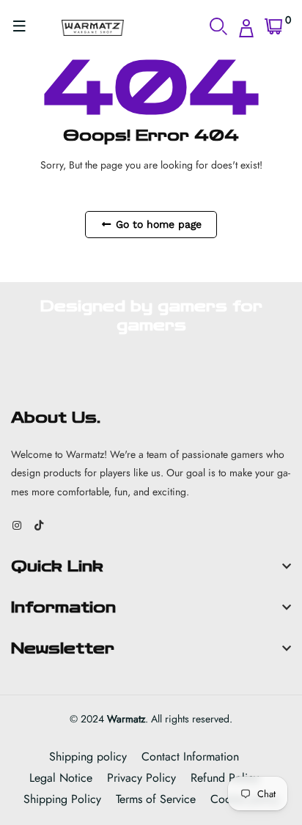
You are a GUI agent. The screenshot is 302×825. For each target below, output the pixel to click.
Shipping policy (88, 756)
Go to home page (157, 224)
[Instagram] (17, 525)
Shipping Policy (62, 799)
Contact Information (190, 756)
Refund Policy (225, 777)
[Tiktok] (39, 525)
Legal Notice (60, 777)
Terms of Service (156, 799)
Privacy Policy (141, 777)
